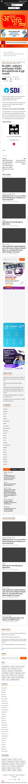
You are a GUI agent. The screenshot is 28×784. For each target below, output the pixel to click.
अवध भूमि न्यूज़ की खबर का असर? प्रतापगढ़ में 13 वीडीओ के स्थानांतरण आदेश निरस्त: (10, 510)
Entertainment (6, 421)
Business (5, 411)
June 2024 (3, 742)
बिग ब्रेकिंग (5, 462)
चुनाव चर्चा (12, 673)
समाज (8, 679)
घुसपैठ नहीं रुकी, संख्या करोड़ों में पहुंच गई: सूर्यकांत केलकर (10, 637)
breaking (4, 244)
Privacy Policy (12, 3)
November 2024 (4, 731)
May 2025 (3, 718)
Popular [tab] (15, 469)
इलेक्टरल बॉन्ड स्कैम (18, 670)
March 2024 (3, 749)
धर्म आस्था (5, 457)
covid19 (5, 414)
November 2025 (4, 705)
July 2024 (3, 740)
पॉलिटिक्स (5, 459)
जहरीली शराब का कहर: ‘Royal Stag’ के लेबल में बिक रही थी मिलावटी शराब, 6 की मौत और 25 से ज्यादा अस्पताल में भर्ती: (14, 198)
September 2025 (4, 709)
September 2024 (4, 736)
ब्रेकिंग (6, 155)
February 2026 (4, 698)
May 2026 (3, 692)
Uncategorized (6, 445)
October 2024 (4, 733)
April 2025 (3, 720)
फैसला (7, 675)
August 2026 (4, 687)
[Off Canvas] (2, 1)
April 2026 (3, 694)
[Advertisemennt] (14, 33)
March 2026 (3, 696)
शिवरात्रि (5, 464)
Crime (4, 416)
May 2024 (3, 744)
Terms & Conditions (20, 3)
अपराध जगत (4, 670)
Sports (4, 435)
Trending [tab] (22, 469)
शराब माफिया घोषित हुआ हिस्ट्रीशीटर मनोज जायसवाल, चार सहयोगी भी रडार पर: (10, 503)
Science (18, 63)
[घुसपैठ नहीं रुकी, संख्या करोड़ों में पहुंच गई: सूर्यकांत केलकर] (14, 211)
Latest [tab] (6, 469)
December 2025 (4, 703)
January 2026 (4, 701)
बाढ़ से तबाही (21, 675)
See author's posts (14, 140)
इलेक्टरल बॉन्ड (10, 670)
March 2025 (3, 722)
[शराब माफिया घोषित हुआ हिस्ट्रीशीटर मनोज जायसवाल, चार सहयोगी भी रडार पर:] (14, 607)
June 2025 (3, 716)
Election (7, 244)
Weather (5, 447)
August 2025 (4, 712)
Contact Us (6, 3)
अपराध (19, 668)
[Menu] (5, 46)
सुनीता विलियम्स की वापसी (15, 679)
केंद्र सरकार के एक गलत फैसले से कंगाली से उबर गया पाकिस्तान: (20, 161)
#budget (12, 666)
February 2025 (4, 725)
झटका (23, 673)
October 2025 (4, 707)
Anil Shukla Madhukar (14, 136)
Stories (5, 437)
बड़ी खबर (11, 675)
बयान (16, 675)
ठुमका (3, 675)
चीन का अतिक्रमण (5, 673)
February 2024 (4, 751)
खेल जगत (5, 452)
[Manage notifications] (3, 781)
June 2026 (3, 690)
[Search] (26, 46)
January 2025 (4, 727)
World (4, 450)
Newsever (18, 782)
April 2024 (3, 746)
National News (9, 63)
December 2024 (4, 729)
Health (4, 423)
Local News (4, 63)
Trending (5, 442)
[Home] (2, 46)
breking (22, 666)
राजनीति (13, 677)
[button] (5, 46)
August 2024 (4, 738)
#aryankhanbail (5, 666)
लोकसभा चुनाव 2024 (20, 677)
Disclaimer (8, 5)
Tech (4, 440)
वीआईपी (3, 679)
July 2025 (3, 714)
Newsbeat (14, 63)
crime (9, 668)
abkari (17, 666)
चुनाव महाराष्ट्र (18, 673)
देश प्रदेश (5, 454)
